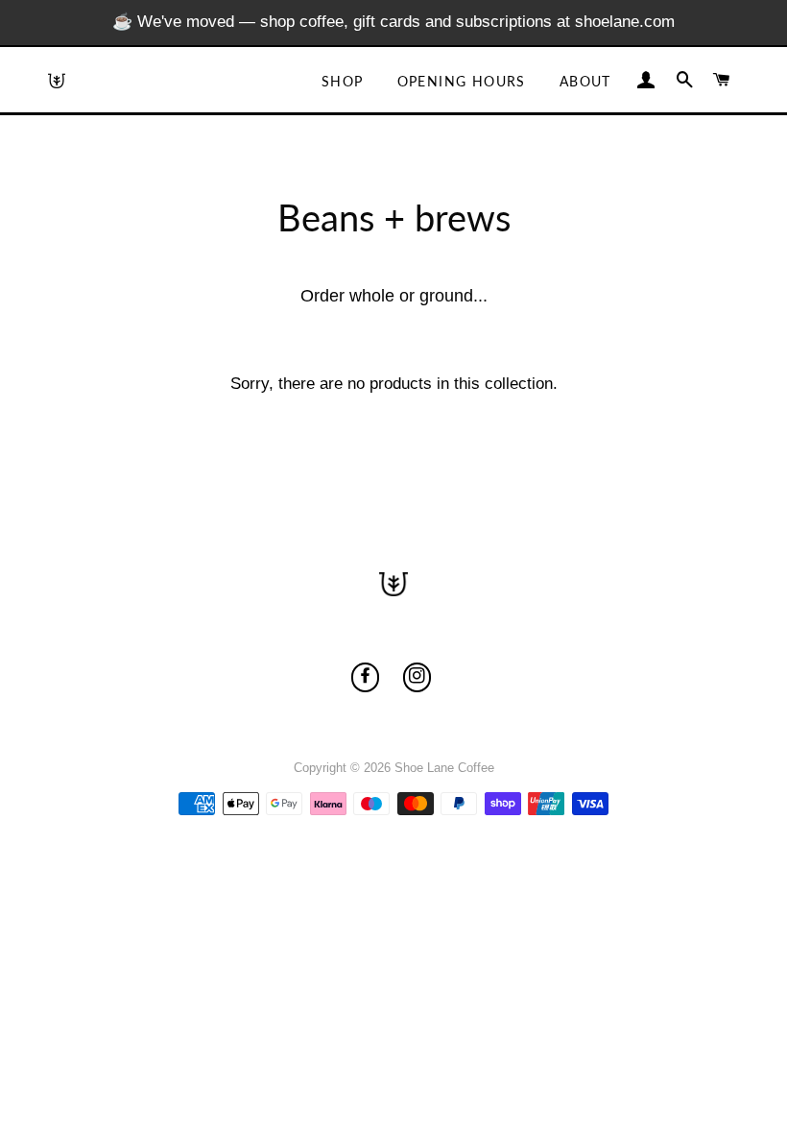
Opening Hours (461, 81)
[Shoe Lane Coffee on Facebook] (365, 677)
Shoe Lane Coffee (444, 767)
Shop (343, 81)
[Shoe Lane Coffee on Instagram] (417, 677)
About (585, 81)
